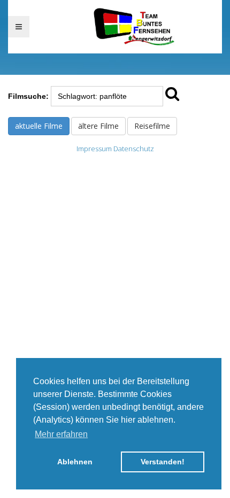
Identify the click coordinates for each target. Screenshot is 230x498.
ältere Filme (98, 126)
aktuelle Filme (39, 126)
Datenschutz (133, 148)
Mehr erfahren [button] (61, 434)
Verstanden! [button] (163, 461)
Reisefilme (152, 126)
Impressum (94, 148)
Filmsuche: (28, 96)
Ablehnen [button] (75, 461)
